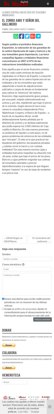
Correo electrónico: (12, 264)
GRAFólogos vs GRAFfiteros (13, 240)
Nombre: (6, 254)
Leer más (23, 412)
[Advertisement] (27, 203)
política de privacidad (25, 309)
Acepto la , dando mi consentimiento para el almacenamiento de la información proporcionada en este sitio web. (27, 312)
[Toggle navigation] (48, 3)
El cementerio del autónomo (41, 240)
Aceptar (35, 412)
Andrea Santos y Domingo (24, 29)
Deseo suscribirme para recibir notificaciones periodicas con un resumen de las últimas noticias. (27, 302)
